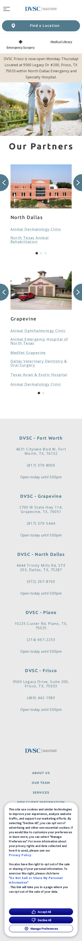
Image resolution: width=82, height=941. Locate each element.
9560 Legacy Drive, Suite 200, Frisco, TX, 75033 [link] (41, 684)
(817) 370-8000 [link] (41, 465)
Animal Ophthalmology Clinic (38, 331)
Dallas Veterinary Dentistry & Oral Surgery (38, 363)
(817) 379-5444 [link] (41, 523)
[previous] (4, 182)
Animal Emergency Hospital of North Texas (39, 341)
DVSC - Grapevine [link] (41, 496)
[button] (6, 9)
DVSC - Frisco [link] (41, 670)
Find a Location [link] (45, 25)
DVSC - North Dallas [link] (41, 554)
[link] (41, 9)
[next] (77, 182)
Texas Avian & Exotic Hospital (39, 375)
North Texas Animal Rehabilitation (29, 240)
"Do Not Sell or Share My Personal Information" (36, 880)
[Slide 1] (36, 253)
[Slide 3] (45, 253)
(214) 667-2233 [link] (41, 639)
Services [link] (41, 792)
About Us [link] (41, 773)
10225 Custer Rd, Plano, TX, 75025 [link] (41, 625)
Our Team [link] (41, 782)
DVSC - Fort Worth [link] (41, 437)
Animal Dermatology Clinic (35, 229)
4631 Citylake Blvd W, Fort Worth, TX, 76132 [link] (41, 451)
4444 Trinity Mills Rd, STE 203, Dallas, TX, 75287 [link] (41, 567)
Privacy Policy (20, 855)
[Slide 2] (41, 253)
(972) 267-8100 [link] (41, 581)
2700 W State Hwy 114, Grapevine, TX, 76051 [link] (41, 509)
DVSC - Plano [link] (41, 612)
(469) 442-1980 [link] (41, 698)
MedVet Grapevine (28, 353)
